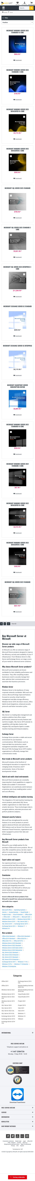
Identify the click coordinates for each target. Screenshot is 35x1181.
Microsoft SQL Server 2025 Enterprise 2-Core (17, 268)
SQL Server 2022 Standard (10, 952)
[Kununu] (22, 1136)
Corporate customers (8, 1141)
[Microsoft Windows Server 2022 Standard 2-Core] (17, 477)
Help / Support (11, 1142)
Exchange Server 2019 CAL (8, 1022)
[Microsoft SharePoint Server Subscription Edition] (17, 398)
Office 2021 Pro (6, 941)
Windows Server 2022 (23, 919)
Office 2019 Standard (8, 938)
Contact (19, 1142)
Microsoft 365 (26, 917)
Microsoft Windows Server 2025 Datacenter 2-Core (17, 150)
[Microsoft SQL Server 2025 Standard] (17, 201)
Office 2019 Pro (18, 941)
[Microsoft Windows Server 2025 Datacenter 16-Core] (17, 123)
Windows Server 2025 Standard (11, 943)
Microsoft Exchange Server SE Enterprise (17, 346)
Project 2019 (22, 1005)
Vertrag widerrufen (19, 1177)
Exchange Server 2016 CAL (24, 982)
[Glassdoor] (17, 1136)
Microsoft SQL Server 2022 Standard (17, 582)
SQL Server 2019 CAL (8, 1013)
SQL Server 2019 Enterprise (10, 959)
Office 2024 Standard (8, 936)
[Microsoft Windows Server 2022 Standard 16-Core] (17, 438)
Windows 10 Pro (7, 964)
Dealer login (18, 1141)
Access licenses (13, 912)
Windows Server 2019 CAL (8, 1001)
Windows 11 (21, 926)
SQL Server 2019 (7, 924)
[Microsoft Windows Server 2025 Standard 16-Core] (17, 44)
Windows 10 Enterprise (9, 966)
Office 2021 (6, 917)
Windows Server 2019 (8, 921)
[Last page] (8, 623)
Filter (6, 18)
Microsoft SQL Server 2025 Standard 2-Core (17, 228)
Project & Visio (6, 914)
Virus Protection (18, 914)
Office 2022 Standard (23, 936)
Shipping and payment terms (11, 1144)
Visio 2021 (21, 1008)
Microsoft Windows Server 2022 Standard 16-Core (17, 425)
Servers (4, 912)
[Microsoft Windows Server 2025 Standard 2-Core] (17, 83)
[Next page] (4, 623)
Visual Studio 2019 (23, 997)
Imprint (22, 1145)
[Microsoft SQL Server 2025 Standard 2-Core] (17, 241)
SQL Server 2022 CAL (8, 1011)
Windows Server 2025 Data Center (12, 948)
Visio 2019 (21, 1011)
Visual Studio (24, 912)
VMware (20, 1019)
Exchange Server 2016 (9, 926)
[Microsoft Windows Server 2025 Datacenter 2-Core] (17, 162)
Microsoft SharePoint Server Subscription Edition (17, 386)
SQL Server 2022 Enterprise (10, 955)
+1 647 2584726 (17, 1051)
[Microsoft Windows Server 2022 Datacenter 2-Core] (17, 556)
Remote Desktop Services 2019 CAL (25, 990)
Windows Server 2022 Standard (11, 945)
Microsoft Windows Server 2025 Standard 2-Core (17, 71)
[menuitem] (31, 3)
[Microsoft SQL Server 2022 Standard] (17, 595)
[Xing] (13, 1136)
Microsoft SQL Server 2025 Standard (17, 188)
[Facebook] (8, 1136)
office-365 (29, 1141)
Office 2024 (28, 914)
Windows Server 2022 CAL (8, 997)
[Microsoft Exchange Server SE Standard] (17, 320)
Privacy (13, 1145)
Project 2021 (22, 1001)
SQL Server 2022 (22, 921)
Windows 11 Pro (23, 962)
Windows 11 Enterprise (21, 964)
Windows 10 (6, 928)
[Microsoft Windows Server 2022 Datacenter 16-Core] (17, 517)
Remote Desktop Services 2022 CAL (25, 986)
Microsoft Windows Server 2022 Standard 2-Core (17, 465)
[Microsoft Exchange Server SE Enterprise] (17, 359)
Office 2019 (16, 917)
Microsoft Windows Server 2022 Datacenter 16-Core (17, 504)
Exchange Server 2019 (21, 924)
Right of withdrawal (26, 1144)
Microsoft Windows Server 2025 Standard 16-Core (17, 31)
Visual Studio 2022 (23, 994)
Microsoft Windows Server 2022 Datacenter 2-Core (17, 544)
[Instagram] (27, 1136)
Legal (24, 1141)
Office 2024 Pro (22, 938)
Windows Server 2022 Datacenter (12, 950)
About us (25, 1142)
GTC (17, 1145)
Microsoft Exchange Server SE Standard (17, 306)
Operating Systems (19, 910)
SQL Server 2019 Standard (10, 957)
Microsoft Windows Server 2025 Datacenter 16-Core (17, 110)
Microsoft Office (7, 910)
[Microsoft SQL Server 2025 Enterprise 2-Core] (17, 280)
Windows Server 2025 (8, 919)
